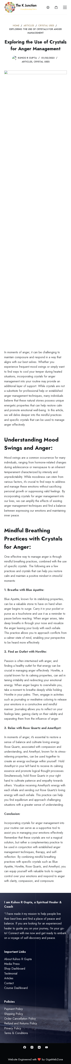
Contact (9, 983)
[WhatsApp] (46, 1047)
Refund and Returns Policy (20, 1023)
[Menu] (65, 7)
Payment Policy (13, 1009)
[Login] (48, 7)
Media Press (12, 964)
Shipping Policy (13, 1014)
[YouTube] (39, 1047)
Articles (27, 61)
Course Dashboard (16, 988)
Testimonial (10, 973)
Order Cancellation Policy (20, 1019)
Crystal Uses (42, 61)
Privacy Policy (12, 1028)
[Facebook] (24, 1047)
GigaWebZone (54, 1059)
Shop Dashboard (14, 968)
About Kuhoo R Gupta (18, 959)
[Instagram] (32, 1047)
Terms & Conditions (16, 1033)
